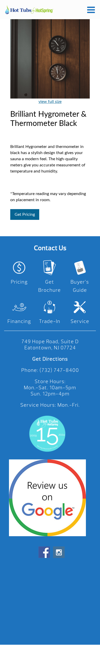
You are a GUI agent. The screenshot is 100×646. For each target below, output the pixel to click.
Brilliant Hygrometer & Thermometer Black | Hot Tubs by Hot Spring (29, 9)
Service (80, 321)
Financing (19, 321)
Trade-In (49, 321)
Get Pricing (25, 214)
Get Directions (50, 359)
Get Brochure (49, 286)
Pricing (19, 282)
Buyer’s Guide (80, 286)
